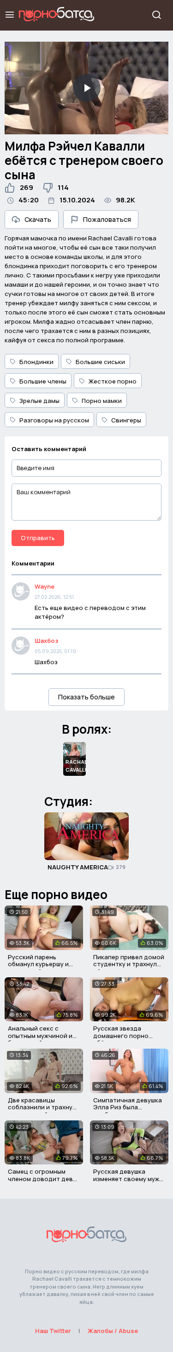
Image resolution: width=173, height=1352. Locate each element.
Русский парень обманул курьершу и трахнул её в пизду (38, 964)
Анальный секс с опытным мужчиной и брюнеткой (40, 1035)
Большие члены (42, 381)
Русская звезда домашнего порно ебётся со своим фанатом (121, 1039)
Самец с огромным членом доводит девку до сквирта (43, 1178)
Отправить (38, 538)
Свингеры (126, 420)
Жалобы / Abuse (113, 1331)
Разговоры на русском (54, 420)
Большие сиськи (100, 362)
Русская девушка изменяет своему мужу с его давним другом (127, 1178)
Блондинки (36, 362)
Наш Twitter (53, 1331)
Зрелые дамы (39, 400)
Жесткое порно (113, 381)
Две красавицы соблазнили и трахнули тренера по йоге (44, 1107)
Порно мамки (102, 400)
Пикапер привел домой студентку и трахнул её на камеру (128, 964)
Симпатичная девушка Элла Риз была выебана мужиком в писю (127, 1111)
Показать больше (86, 696)
